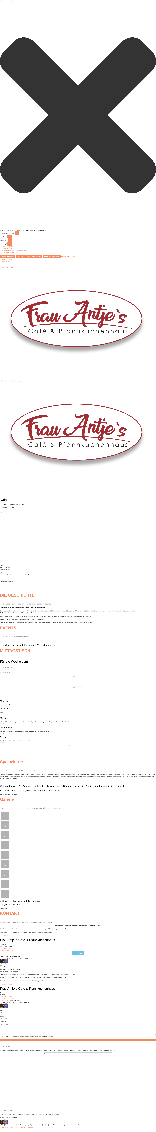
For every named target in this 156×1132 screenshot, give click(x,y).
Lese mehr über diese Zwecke (10, 252)
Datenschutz (5, 261)
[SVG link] (78, 324)
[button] (78, 115)
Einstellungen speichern (51, 256)
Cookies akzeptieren (8, 256)
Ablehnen (20, 256)
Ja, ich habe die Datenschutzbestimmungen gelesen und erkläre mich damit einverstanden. (27, 1036)
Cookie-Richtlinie (7, 259)
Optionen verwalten (7, 246)
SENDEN (78, 1039)
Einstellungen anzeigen (34, 256)
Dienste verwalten (7, 248)
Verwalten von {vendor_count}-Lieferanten (14, 250)
